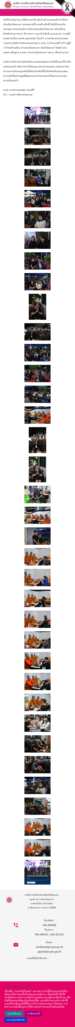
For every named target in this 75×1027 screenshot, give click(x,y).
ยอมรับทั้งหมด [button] (14, 1014)
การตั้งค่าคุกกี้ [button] (33, 1014)
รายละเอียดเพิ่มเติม (15, 1020)
